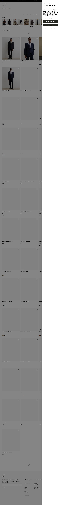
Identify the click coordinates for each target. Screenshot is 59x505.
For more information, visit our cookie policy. (48, 18)
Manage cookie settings (50, 28)
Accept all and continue (50, 21)
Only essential (50, 25)
